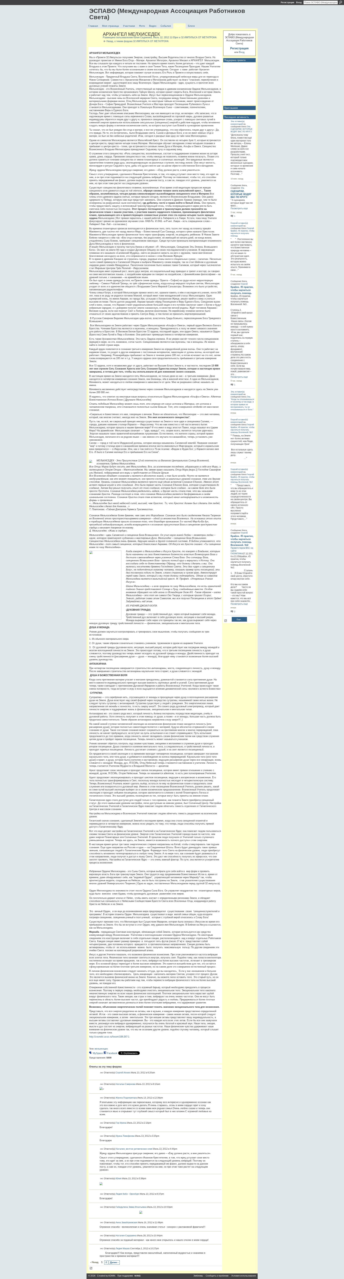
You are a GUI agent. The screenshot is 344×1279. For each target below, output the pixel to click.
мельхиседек (101, 1049)
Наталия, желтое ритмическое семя (134, 1149)
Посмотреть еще (239, 208)
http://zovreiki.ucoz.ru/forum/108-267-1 (109, 1036)
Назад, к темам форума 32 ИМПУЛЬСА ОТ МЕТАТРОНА (137, 41)
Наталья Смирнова (125, 1084)
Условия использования (243, 1276)
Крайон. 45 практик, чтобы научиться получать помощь (242, 233)
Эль (232, 121)
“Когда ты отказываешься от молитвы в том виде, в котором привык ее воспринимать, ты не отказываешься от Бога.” (242, 404)
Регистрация (287, 2)
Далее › (114, 1262)
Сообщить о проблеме (217, 1276)
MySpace (98, 1053)
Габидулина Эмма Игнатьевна (131, 1207)
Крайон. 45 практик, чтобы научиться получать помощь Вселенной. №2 (242, 429)
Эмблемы (198, 1276)
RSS (91, 1268)
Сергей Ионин (123, 1072)
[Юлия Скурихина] (95, 42)
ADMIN (111, 1276)
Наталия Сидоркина (126, 1235)
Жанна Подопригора (126, 1097)
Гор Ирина (121, 1123)
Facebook (112, 1053)
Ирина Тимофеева (125, 1136)
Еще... (239, 619)
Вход (299, 2)
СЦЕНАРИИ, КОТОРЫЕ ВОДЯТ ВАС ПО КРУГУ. (241, 194)
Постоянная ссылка (101, 1072)
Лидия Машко (123, 1248)
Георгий (234, 223)
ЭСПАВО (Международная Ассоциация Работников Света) (167, 13)
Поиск (340, 2)
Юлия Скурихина (142, 37)
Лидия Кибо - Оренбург (127, 1194)
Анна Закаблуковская (126, 1222)
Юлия (118, 1178)
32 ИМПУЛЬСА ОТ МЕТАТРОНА (199, 37)
